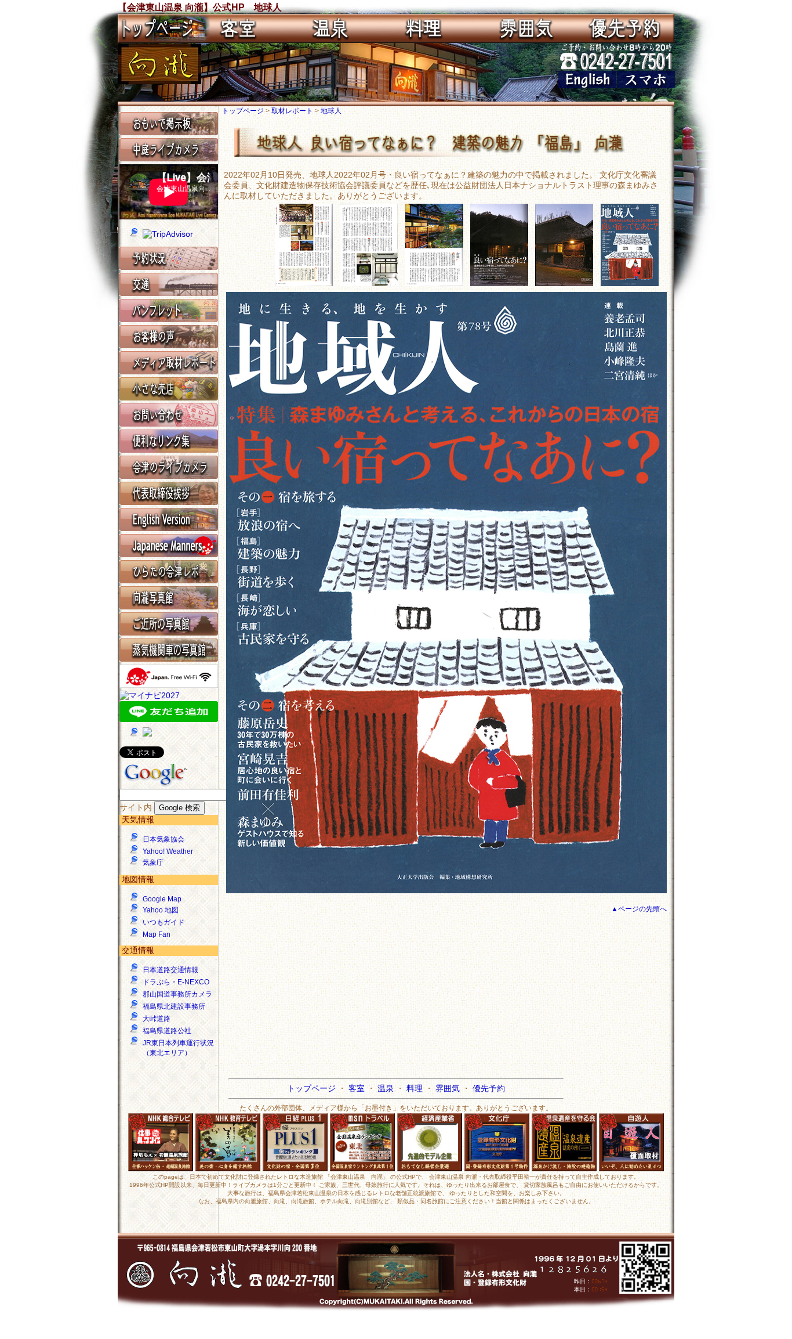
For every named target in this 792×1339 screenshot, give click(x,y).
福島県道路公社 (167, 1031)
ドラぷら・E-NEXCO (176, 982)
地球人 (331, 111)
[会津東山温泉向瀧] (159, 81)
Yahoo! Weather (168, 851)
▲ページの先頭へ (639, 909)
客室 (357, 1088)
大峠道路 (156, 1019)
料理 (415, 1088)
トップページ (244, 111)
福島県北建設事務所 (174, 1006)
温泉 (386, 1088)
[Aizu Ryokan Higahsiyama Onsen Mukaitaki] (587, 85)
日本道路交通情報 (170, 970)
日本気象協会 (163, 839)
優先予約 (489, 1088)
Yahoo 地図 (161, 910)
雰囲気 (448, 1088)
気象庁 (153, 862)
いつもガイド (163, 922)
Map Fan (156, 934)
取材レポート (293, 111)
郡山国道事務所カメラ (177, 994)
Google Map (162, 899)
